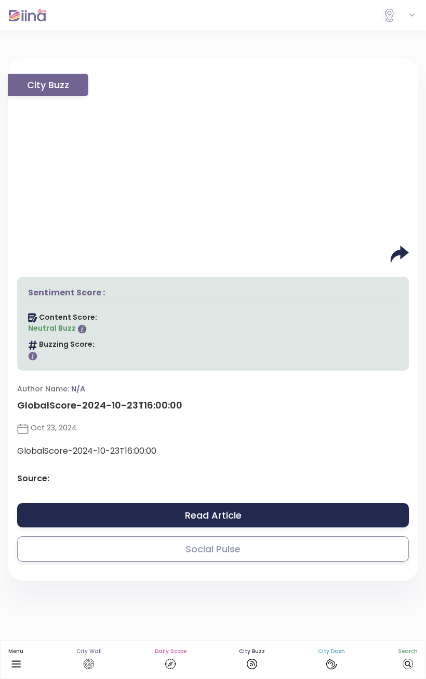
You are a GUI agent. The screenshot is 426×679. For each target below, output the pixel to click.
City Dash (331, 651)
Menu (15, 651)
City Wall (89, 651)
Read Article (213, 515)
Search (408, 651)
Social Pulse (213, 548)
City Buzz (252, 651)
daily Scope (171, 651)
